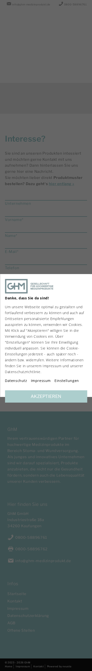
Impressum (41, 381)
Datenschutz (16, 381)
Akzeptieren (46, 396)
